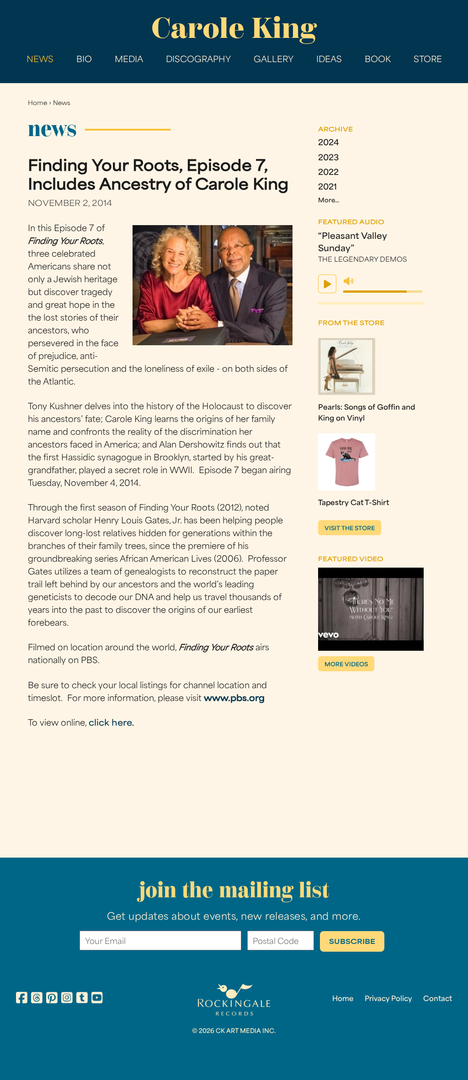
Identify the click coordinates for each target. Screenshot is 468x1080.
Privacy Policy (388, 999)
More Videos (346, 665)
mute (348, 281)
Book (378, 60)
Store (428, 60)
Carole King (234, 28)
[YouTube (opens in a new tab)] (97, 999)
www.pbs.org (234, 699)
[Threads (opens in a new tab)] (37, 999)
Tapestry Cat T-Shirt (353, 503)
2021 (327, 187)
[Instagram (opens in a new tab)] (67, 999)
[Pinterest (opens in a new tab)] (52, 999)
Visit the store (349, 529)
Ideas (329, 60)
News (40, 60)
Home (37, 103)
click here (110, 723)
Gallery (273, 60)
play (327, 283)
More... (328, 201)
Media (129, 60)
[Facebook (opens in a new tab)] (21, 999)
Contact (437, 999)
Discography (198, 60)
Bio (84, 60)
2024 (328, 143)
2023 (328, 158)
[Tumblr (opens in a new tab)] (82, 999)
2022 (328, 173)
